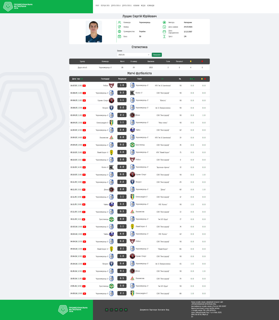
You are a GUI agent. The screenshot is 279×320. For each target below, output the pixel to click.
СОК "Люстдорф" (163, 93)
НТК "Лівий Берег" (163, 152)
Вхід (167, 310)
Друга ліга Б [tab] (127, 5)
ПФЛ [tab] (97, 5)
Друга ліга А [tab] (115, 5)
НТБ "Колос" (163, 204)
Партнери (153, 310)
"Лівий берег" (163, 249)
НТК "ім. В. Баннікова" (163, 85)
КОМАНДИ (150, 5)
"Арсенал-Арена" (163, 167)
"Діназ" (163, 189)
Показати (156, 55)
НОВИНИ (136, 5)
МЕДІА (143, 5)
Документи (144, 310)
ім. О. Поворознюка (163, 108)
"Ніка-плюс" (163, 123)
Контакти (161, 310)
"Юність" (163, 100)
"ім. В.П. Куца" (163, 219)
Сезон (119, 51)
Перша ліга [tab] (105, 5)
